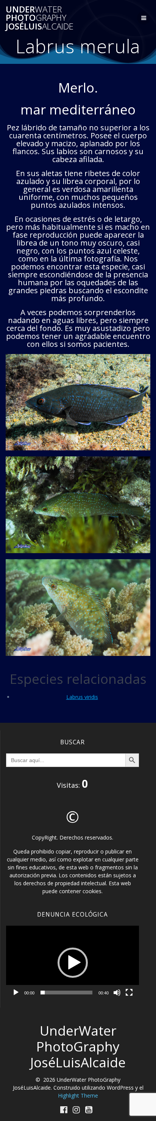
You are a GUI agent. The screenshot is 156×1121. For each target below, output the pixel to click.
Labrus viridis (82, 696)
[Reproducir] (16, 992)
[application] (72, 963)
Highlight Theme (78, 1095)
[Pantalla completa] (129, 992)
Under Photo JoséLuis (39, 18)
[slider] (66, 992)
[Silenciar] (117, 992)
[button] (73, 963)
